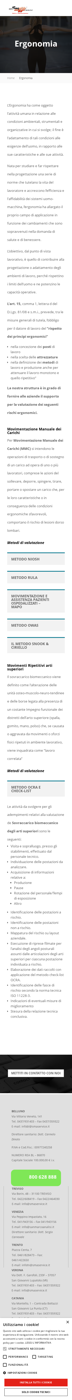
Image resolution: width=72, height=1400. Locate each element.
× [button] (67, 1322)
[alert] (36, 1359)
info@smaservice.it (34, 1204)
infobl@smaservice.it (36, 1126)
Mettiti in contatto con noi (36, 1073)
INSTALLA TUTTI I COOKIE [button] (36, 1382)
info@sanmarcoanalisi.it (38, 1227)
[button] (36, 1373)
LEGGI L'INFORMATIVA (38, 1342)
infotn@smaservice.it (36, 1265)
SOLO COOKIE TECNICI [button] (36, 1392)
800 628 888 (43, 1176)
